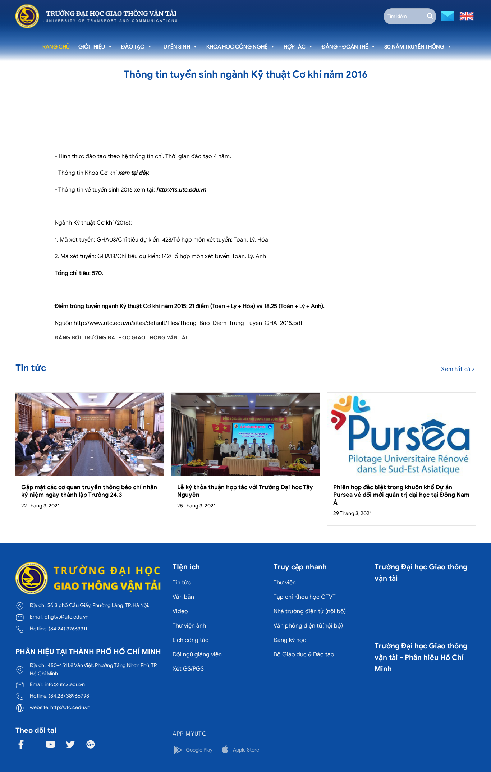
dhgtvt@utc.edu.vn (66, 617)
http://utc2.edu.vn (70, 707)
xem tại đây (133, 172)
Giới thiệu (91, 46)
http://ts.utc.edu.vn (181, 189)
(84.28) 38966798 (69, 696)
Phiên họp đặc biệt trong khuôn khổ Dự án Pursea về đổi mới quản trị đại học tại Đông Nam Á (401, 494)
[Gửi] (430, 16)
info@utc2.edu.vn (65, 684)
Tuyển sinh (175, 46)
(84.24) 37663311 (68, 628)
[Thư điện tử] (446, 16)
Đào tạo (132, 46)
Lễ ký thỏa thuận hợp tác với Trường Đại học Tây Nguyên (245, 491)
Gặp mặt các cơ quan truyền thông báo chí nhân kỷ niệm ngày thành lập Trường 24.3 (89, 491)
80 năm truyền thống (414, 46)
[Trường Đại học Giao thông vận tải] (96, 16)
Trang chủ (55, 46)
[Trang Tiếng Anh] (465, 16)
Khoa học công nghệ (236, 46)
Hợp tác (295, 46)
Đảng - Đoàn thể (345, 46)
